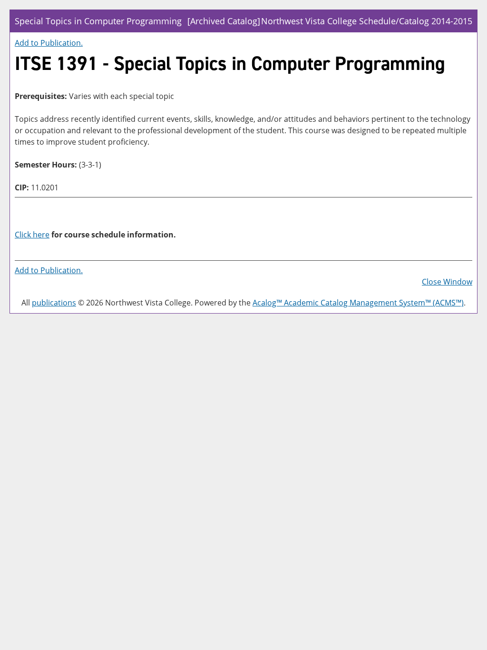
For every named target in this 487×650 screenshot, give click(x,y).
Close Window (447, 281)
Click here (32, 234)
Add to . (49, 43)
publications (54, 302)
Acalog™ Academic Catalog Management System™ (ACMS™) (358, 302)
